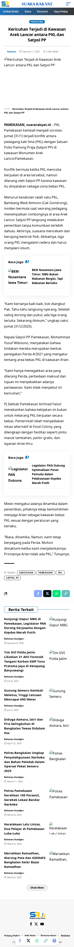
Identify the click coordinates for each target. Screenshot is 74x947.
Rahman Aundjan (14, 638)
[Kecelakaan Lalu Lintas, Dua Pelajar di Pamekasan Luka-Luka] (59, 828)
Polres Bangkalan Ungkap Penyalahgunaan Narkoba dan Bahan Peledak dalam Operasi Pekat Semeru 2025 (24, 762)
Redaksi (11, 51)
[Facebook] (31, 924)
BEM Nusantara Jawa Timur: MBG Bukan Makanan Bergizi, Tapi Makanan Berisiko (47, 276)
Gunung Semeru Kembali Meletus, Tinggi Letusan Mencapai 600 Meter (23, 694)
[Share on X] (28, 940)
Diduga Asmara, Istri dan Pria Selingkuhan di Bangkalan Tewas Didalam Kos (24, 726)
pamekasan (45, 572)
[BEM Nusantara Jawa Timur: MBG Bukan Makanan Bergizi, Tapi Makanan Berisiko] (18, 276)
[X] (36, 924)
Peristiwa (37, 21)
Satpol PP (12, 577)
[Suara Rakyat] (37, 915)
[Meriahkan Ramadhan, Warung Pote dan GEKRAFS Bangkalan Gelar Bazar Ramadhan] (59, 857)
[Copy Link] (45, 940)
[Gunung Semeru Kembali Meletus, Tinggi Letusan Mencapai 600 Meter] (59, 694)
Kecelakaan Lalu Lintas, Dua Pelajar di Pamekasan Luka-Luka (24, 828)
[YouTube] (42, 924)
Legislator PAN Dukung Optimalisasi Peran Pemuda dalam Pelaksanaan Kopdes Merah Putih (48, 474)
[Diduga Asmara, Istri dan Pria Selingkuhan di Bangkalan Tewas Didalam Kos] (59, 723)
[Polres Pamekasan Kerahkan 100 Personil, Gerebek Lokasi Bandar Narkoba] (59, 795)
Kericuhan (26, 572)
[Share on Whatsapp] (37, 940)
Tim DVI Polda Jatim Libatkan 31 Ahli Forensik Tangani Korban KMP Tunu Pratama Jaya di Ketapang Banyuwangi (24, 661)
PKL (60, 572)
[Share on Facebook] (19, 940)
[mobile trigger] (69, 4)
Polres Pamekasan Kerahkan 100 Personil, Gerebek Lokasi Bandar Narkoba (22, 797)
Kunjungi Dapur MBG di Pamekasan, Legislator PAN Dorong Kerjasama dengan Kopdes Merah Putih (25, 625)
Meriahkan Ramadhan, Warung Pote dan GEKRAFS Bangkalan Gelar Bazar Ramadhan (24, 860)
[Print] (54, 940)
